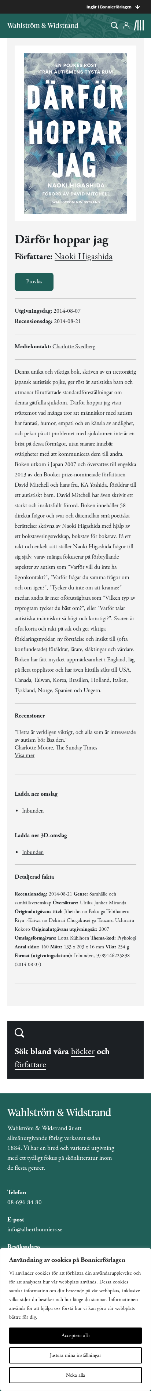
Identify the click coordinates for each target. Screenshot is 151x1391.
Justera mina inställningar (75, 1355)
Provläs (34, 282)
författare (30, 1064)
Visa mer (24, 755)
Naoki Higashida (84, 256)
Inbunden (33, 811)
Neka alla (75, 1375)
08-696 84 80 (24, 1202)
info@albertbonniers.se (34, 1229)
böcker (83, 1051)
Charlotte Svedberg (73, 347)
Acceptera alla (76, 1335)
